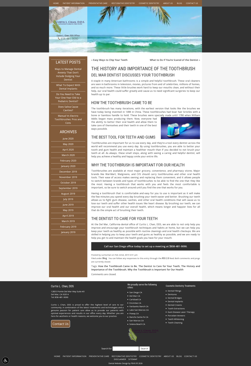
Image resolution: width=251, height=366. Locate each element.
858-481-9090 (69, 38)
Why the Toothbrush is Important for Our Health (155, 269)
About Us (168, 3)
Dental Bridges (175, 298)
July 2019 (68, 199)
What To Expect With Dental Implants (68, 87)
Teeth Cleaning (175, 322)
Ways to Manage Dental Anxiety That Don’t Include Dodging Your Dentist (68, 74)
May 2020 (68, 144)
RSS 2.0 (165, 258)
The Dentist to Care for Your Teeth (159, 266)
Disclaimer (120, 359)
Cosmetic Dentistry (149, 3)
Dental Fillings (174, 290)
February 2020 (68, 160)
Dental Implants (175, 301)
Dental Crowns (175, 305)
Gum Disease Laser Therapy (181, 312)
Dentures (172, 294)
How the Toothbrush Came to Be (117, 266)
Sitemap (132, 359)
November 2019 (68, 177)
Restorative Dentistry (123, 3)
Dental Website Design (118, 363)
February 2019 (68, 226)
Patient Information (73, 3)
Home (56, 3)
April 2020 (68, 149)
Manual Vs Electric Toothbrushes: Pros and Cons (68, 119)
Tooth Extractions (176, 308)
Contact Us (192, 3)
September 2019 (68, 188)
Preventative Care (98, 3)
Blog (179, 3)
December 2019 (68, 171)
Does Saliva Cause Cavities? (68, 108)
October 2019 (68, 182)
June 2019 (68, 204)
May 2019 (68, 210)
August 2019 (68, 193)
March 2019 (68, 221)
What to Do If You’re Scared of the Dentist (174, 59)
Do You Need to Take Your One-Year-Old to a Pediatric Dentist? (68, 98)
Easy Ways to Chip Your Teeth (110, 59)
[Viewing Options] (5, 360)
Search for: (106, 348)
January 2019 (68, 232)
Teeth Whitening (176, 319)
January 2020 (68, 166)
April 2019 (68, 215)
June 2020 (68, 138)
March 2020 (68, 155)
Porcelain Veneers (176, 315)
